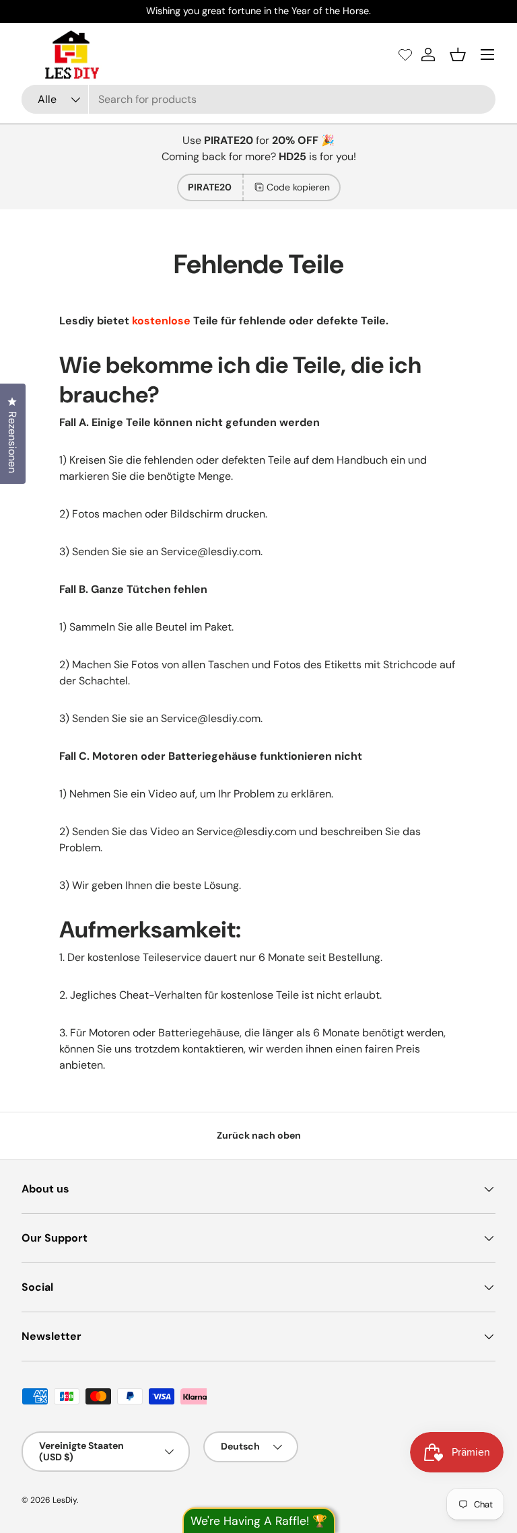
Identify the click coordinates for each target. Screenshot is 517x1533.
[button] (458, 54)
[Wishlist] (405, 54)
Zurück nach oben (259, 1135)
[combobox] (258, 99)
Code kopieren (298, 187)
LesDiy (65, 1500)
